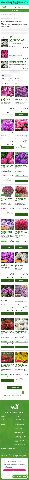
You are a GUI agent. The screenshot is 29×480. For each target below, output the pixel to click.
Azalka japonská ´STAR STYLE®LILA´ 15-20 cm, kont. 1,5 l (7, 199)
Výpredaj (3, 424)
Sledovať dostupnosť (8, 114)
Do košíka (21, 114)
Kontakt (3, 429)
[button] (27, 475)
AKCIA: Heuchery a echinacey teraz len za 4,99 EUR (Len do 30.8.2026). (15, 3)
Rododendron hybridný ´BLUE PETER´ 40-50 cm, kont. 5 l (7, 232)
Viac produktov (14, 387)
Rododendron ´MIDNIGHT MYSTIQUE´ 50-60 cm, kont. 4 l (7, 99)
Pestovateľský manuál (19, 432)
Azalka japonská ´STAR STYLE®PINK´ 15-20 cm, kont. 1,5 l (20, 199)
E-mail (2, 451)
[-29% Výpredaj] (7, 225)
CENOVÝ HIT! (21, 81)
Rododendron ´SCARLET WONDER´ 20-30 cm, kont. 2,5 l (7, 332)
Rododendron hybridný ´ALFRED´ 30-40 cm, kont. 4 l (21, 99)
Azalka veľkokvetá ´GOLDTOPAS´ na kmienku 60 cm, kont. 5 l (21, 365)
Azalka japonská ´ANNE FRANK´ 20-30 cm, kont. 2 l (16, 51)
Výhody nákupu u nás (19, 419)
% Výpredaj (11, 81)
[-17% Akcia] (7, 358)
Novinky (17, 78)
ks (21, 111)
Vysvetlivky (17, 421)
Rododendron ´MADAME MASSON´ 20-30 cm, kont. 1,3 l (17, 62)
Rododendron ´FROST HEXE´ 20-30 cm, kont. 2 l (7, 265)
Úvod (2, 14)
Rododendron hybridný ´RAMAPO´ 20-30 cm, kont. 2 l (20, 299)
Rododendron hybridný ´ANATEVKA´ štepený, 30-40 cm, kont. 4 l (7, 133)
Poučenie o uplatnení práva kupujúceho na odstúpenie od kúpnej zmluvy (21, 436)
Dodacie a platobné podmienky (19, 429)
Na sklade (14, 83)
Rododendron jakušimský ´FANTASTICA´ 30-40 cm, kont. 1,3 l (21, 133)
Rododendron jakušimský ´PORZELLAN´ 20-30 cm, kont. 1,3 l (21, 332)
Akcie (10, 78)
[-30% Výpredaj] (21, 126)
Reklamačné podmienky (20, 444)
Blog (2, 427)
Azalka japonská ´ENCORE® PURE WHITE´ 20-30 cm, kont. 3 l (17, 40)
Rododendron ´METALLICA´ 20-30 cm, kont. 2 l (7, 298)
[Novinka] (7, 192)
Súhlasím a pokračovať (14, 470)
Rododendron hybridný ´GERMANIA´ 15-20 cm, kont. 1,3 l (7, 166)
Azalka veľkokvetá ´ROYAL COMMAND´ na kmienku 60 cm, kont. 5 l (7, 365)
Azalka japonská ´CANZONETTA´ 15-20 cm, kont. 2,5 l (21, 232)
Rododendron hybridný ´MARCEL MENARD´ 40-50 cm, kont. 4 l (21, 166)
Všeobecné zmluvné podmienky (19, 425)
